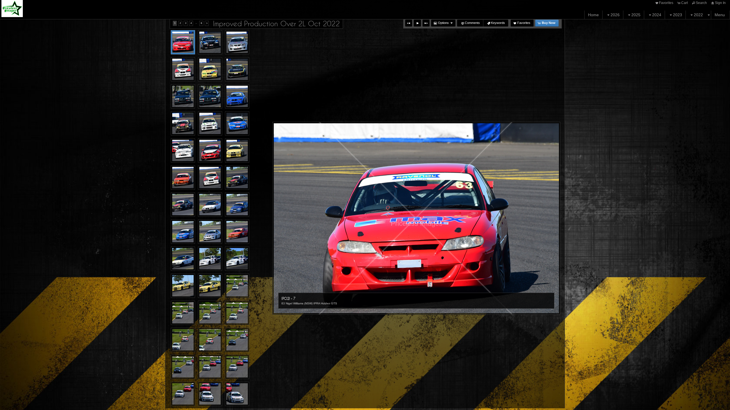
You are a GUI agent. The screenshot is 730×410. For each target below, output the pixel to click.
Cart (684, 3)
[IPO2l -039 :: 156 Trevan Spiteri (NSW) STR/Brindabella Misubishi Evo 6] (210, 312)
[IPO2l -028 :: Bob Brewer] (183, 231)
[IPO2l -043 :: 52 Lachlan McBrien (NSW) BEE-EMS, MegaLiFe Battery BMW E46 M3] (237, 339)
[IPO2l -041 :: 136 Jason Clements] (183, 339)
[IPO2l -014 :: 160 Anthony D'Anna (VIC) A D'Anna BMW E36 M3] (210, 96)
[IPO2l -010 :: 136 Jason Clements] (183, 69)
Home (593, 15)
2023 (677, 15)
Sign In (720, 3)
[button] (408, 23)
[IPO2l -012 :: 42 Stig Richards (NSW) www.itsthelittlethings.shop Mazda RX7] (237, 69)
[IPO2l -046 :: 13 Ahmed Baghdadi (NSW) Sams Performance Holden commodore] (237, 367)
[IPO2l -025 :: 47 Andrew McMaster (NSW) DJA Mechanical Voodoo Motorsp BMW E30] (183, 204)
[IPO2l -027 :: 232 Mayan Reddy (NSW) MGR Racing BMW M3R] (237, 204)
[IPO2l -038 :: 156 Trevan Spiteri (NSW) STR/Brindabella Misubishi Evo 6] (183, 312)
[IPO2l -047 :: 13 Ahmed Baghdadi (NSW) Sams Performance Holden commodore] (183, 394)
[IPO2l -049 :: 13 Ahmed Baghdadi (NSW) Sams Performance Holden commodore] (237, 394)
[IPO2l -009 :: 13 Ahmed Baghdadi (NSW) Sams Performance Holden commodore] (237, 42)
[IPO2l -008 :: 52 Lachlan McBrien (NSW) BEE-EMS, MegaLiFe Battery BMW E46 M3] (210, 42)
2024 (656, 15)
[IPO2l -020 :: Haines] (210, 150)
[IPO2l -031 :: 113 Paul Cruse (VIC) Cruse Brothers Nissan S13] (237, 231)
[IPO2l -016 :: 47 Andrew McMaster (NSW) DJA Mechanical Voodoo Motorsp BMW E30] (183, 123)
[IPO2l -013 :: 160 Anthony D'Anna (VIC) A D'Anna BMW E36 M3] (183, 96)
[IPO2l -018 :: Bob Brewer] (237, 123)
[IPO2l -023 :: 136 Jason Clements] (210, 177)
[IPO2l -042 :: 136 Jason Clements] (210, 339)
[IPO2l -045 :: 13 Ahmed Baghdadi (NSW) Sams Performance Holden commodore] (210, 367)
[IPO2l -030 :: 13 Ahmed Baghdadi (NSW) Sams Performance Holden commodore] (210, 231)
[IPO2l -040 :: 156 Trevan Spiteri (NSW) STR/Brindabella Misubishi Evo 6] (237, 312)
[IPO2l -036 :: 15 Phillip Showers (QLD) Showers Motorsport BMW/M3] (210, 285)
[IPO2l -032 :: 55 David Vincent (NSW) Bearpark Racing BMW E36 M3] (183, 258)
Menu (720, 15)
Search (701, 3)
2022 (698, 15)
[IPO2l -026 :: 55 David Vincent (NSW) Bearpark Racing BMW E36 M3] (210, 204)
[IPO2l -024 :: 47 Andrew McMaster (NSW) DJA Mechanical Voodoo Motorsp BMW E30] (237, 177)
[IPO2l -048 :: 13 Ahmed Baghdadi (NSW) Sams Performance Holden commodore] (210, 394)
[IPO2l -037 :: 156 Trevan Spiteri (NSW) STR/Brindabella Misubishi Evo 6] (237, 285)
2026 (615, 15)
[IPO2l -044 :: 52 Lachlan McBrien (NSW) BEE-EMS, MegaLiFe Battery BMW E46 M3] (183, 367)
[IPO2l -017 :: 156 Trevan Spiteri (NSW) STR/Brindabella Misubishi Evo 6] (210, 123)
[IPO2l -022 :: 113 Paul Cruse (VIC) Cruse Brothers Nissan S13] (183, 177)
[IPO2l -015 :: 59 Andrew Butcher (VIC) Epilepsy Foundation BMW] (237, 96)
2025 (635, 15)
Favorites (666, 3)
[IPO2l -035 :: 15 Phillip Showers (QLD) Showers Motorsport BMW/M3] (183, 285)
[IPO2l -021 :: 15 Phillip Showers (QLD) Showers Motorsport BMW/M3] (237, 150)
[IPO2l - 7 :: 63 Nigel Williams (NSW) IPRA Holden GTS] (183, 42)
